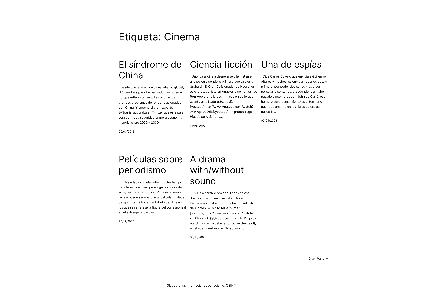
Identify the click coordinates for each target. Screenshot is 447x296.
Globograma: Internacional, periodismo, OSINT (201, 285)
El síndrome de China (150, 70)
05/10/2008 (198, 237)
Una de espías (291, 64)
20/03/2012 (126, 131)
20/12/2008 (126, 221)
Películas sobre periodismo (151, 165)
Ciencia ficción (221, 64)
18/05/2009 (198, 125)
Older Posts (318, 258)
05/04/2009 (269, 120)
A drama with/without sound (217, 170)
